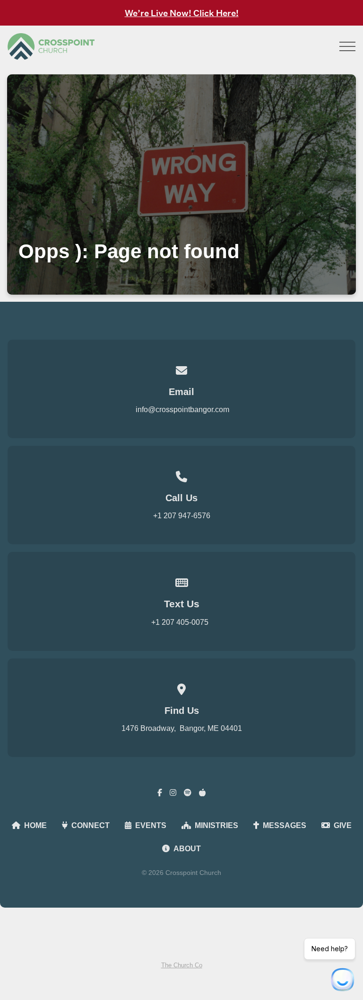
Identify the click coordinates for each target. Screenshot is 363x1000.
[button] (347, 46)
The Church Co (181, 965)
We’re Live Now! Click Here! (182, 12)
